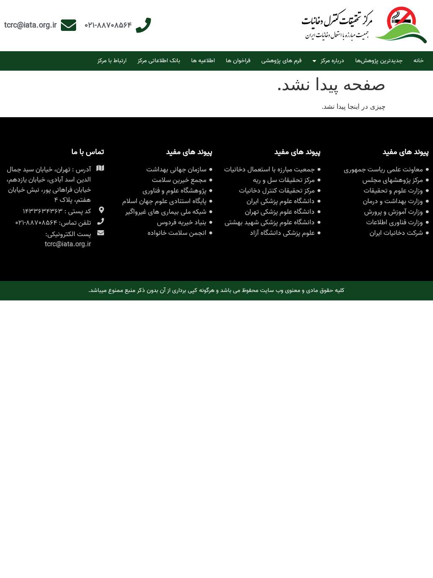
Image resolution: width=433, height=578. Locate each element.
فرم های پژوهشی (281, 61)
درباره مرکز (332, 61)
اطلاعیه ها (203, 61)
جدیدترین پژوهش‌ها (379, 61)
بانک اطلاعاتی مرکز (158, 61)
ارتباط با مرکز (111, 61)
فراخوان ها (238, 61)
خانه (419, 61)
